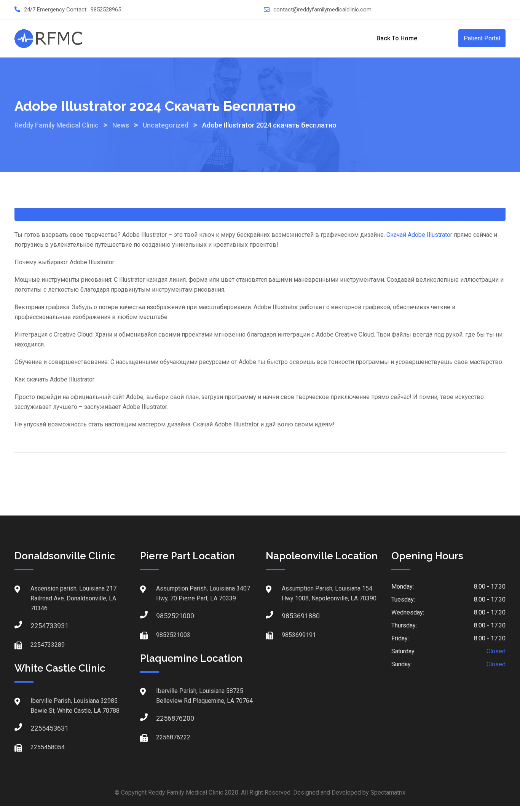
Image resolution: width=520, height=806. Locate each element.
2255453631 (38, 728)
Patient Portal (482, 38)
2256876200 (163, 718)
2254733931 (38, 626)
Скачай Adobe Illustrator (419, 234)
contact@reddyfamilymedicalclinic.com (322, 9)
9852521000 (163, 616)
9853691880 (289, 616)
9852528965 (106, 9)
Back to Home (396, 38)
